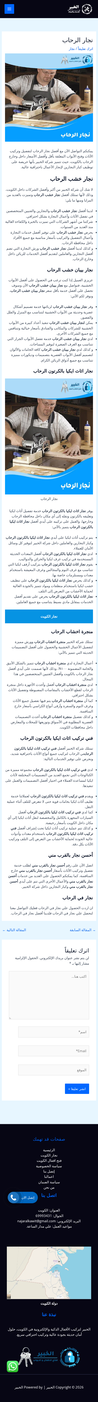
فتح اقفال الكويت (49, 1160)
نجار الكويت (49, 1155)
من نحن (49, 1187)
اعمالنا (49, 1176)
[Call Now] (13, 1197)
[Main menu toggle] (9, 9)
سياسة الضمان (49, 1182)
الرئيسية (49, 1150)
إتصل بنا (49, 1171)
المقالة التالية (14, 929)
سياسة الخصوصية (49, 1166)
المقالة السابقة (83, 929)
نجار (72, 48)
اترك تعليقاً (85, 48)
